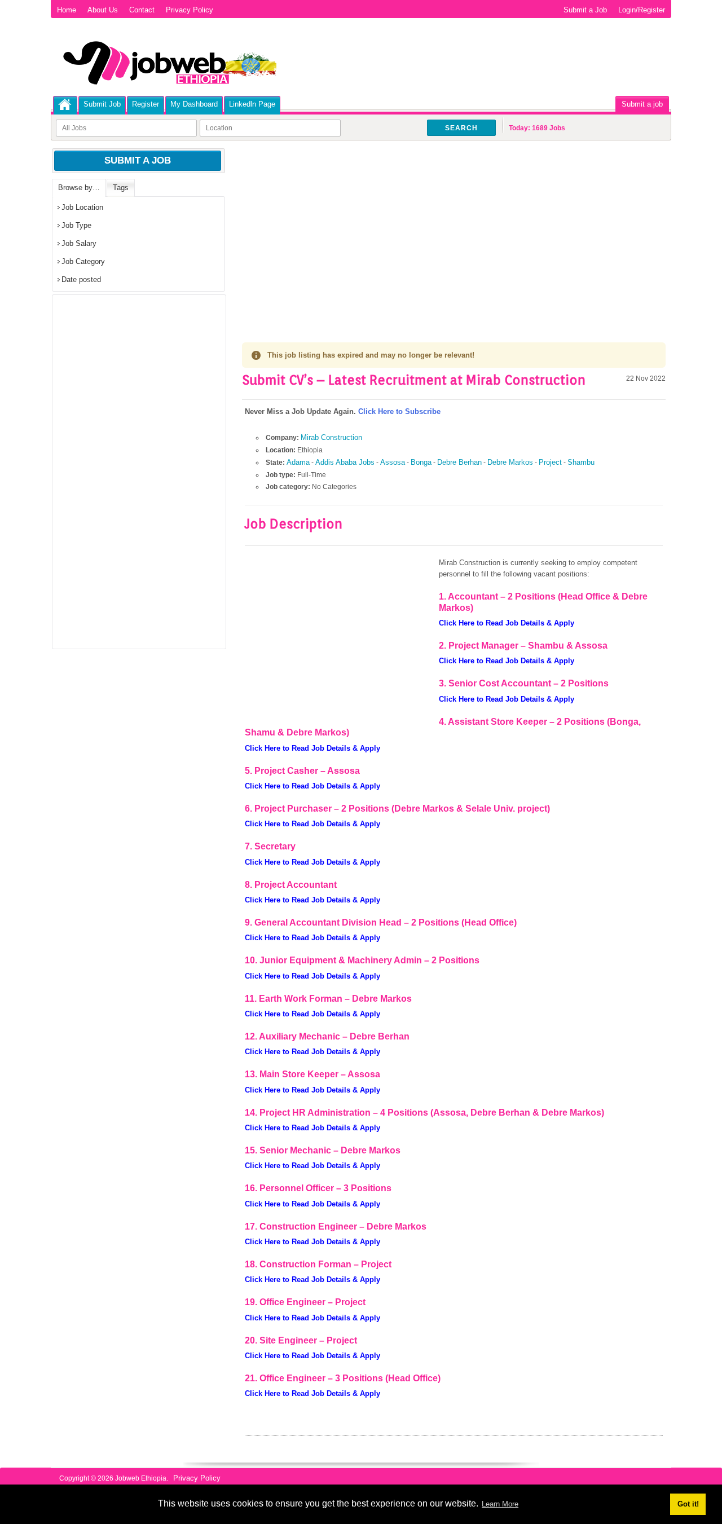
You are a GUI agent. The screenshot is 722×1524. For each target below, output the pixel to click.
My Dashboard (194, 104)
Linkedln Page (252, 104)
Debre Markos (510, 462)
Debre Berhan (459, 462)
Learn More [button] (500, 1504)
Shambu (581, 462)
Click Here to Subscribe (399, 411)
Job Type (76, 225)
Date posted (81, 279)
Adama (298, 462)
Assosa (392, 462)
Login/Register (641, 10)
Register (145, 104)
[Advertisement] (454, 231)
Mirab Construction (331, 437)
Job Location (82, 207)
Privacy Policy (189, 10)
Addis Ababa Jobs (345, 462)
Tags (121, 187)
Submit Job (102, 104)
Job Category (83, 261)
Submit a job (642, 104)
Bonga (421, 462)
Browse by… (79, 187)
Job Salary (78, 243)
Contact (142, 10)
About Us (102, 10)
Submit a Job (585, 10)
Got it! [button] (688, 1504)
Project (550, 462)
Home (66, 10)
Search (461, 128)
